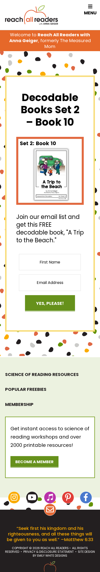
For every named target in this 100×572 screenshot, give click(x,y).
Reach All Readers (31, 15)
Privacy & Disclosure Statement (48, 552)
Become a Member (34, 462)
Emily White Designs (52, 555)
